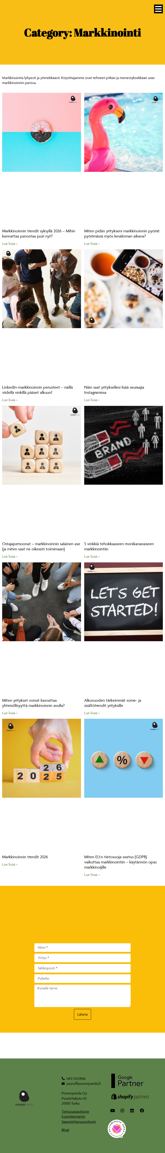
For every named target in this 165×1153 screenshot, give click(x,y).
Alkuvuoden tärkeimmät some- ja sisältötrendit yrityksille (112, 703)
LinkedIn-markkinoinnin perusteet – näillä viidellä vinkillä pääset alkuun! (37, 390)
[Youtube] (113, 1110)
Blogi (65, 1130)
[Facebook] (142, 1110)
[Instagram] (122, 1110)
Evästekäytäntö (73, 1116)
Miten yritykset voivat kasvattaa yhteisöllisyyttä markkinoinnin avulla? (33, 703)
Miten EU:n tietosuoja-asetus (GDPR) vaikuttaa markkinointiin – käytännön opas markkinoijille (120, 862)
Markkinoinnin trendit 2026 (25, 856)
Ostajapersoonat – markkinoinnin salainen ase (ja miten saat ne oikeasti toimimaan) (41, 546)
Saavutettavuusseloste (79, 1121)
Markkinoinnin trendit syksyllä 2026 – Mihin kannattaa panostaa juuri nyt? (38, 233)
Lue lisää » (10, 243)
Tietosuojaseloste (75, 1111)
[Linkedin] (132, 1110)
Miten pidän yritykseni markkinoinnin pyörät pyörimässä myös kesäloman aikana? (122, 233)
